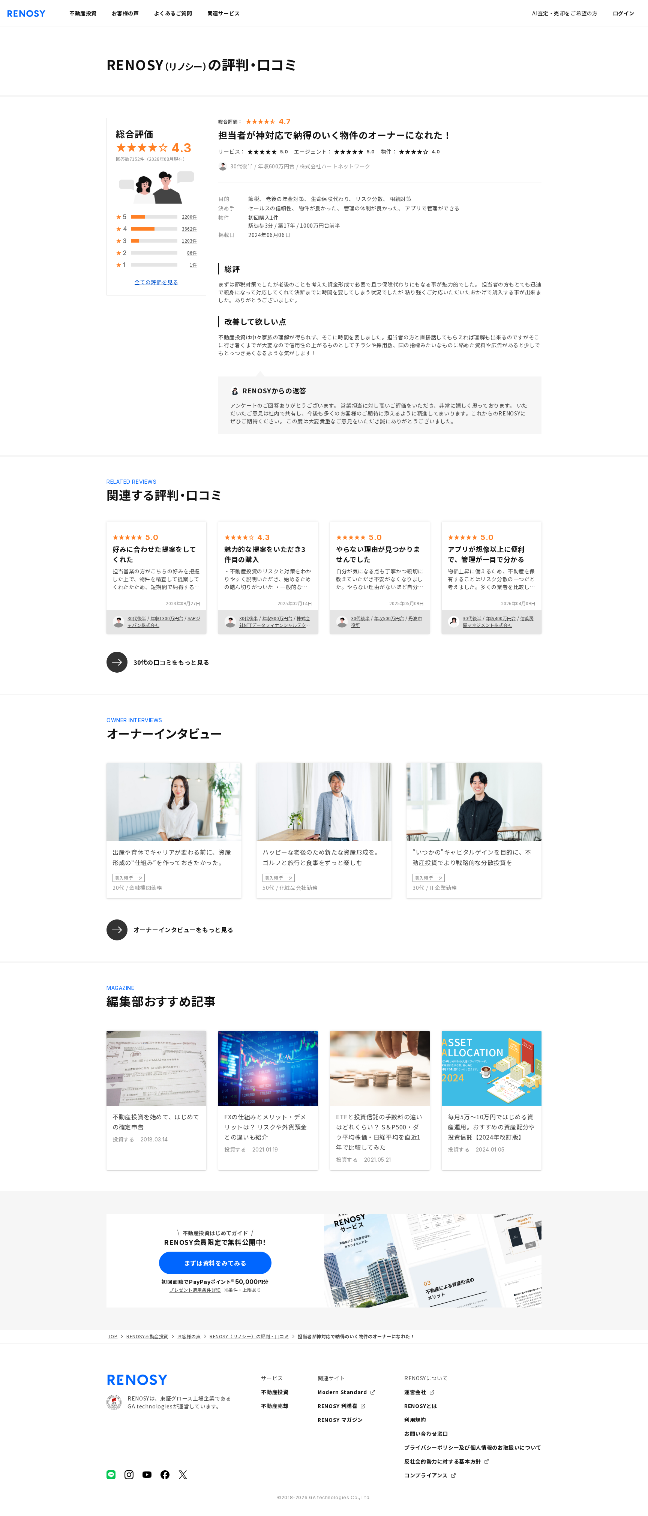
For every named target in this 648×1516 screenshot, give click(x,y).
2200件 (189, 217)
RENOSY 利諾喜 (337, 1406)
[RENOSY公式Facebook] (165, 1474)
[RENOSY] (168, 1380)
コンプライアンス (426, 1475)
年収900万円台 (277, 618)
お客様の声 (189, 1336)
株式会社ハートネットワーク (335, 166)
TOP (112, 1336)
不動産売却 (274, 1406)
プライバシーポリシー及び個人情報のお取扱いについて (473, 1447)
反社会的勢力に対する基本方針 (442, 1461)
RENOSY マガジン (340, 1419)
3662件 (189, 229)
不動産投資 (274, 1392)
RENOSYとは (420, 1406)
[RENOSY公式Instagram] (129, 1474)
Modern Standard (342, 1392)
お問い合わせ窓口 (426, 1433)
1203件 (189, 241)
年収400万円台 (501, 618)
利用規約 (415, 1419)
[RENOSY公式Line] (111, 1474)
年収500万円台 (389, 618)
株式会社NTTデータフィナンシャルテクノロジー (274, 625)
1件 (193, 265)
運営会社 (415, 1392)
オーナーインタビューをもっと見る (183, 929)
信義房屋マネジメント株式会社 (498, 621)
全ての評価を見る (156, 282)
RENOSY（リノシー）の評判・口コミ (249, 1336)
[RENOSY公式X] (183, 1474)
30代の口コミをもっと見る (171, 662)
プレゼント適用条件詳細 (194, 1290)
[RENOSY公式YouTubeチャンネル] (147, 1474)
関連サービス (223, 13)
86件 (192, 253)
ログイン (623, 13)
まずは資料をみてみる (215, 1262)
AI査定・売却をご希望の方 (564, 13)
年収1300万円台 (166, 618)
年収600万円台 (276, 166)
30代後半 (241, 166)
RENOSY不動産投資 (147, 1336)
